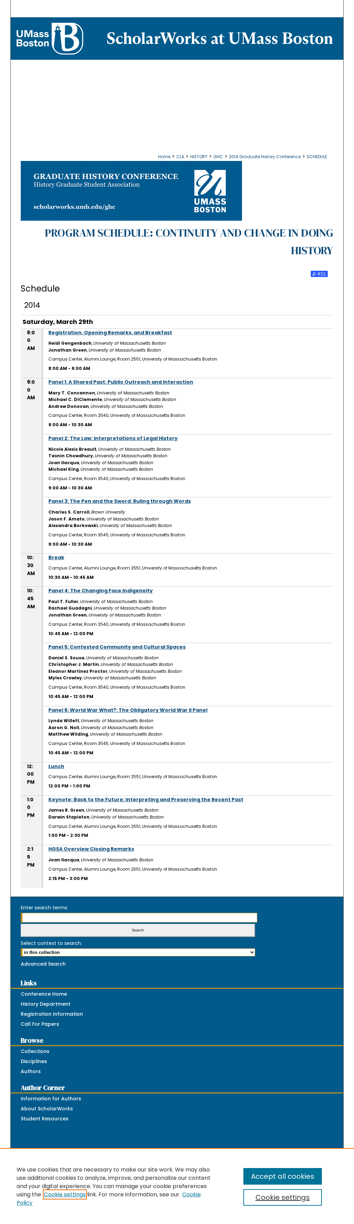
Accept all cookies (282, 1176)
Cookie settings (65, 1194)
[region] (177, 1186)
